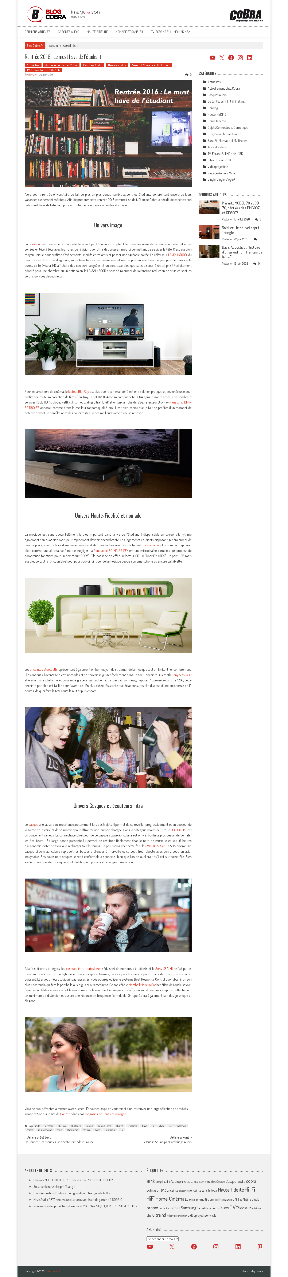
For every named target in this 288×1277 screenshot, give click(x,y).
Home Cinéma (217, 121)
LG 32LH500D (177, 254)
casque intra (104, 1125)
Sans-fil (202, 1208)
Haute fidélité (231, 1189)
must (59, 1129)
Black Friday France (252, 1271)
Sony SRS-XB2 (182, 675)
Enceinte (132, 1125)
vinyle (213, 1215)
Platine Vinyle (251, 1199)
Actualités (69, 46)
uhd (149, 1215)
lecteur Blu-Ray (79, 391)
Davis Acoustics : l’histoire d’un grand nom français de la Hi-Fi (242, 252)
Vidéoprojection (218, 167)
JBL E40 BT (179, 830)
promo (152, 1207)
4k (153, 1181)
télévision (36, 244)
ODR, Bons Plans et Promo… (225, 134)
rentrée (86, 1129)
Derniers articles (37, 32)
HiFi (151, 1198)
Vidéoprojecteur (198, 1215)
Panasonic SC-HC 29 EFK (111, 550)
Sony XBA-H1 (164, 968)
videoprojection (179, 1215)
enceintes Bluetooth (44, 669)
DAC (163, 1190)
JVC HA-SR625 (156, 846)
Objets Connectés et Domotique (228, 127)
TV (121, 1129)
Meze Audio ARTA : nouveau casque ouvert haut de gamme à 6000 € (78, 1199)
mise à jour (194, 1199)
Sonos (215, 1208)
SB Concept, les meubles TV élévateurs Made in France (59, 1142)
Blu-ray (62, 1125)
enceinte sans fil (200, 1190)
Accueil (53, 46)
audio (167, 1181)
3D (148, 1181)
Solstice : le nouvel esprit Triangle (54, 1186)
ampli (159, 1181)
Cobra (64, 1114)
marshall (181, 1125)
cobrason (153, 1190)
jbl (153, 1125)
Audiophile (178, 1181)
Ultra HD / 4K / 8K (219, 160)
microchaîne (151, 545)
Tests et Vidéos (217, 147)
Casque (89, 1125)
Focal (214, 1190)
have (144, 1125)
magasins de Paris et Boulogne (105, 1114)
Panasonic (72, 1129)
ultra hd (159, 1215)
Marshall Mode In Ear (142, 984)
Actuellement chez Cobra (61, 65)
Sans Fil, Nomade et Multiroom (151, 65)
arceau (49, 1125)
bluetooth (76, 1125)
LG (170, 1125)
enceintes (184, 1190)
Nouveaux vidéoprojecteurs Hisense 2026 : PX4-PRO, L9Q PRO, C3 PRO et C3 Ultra (85, 1206)
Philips (238, 1199)
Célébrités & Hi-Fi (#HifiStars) (226, 101)
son (209, 1208)
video (169, 1215)
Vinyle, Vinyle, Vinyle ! (221, 180)
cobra (251, 1181)
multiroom (207, 1199)
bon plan (210, 1182)
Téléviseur (110, 1129)
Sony (97, 1129)
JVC (161, 1125)
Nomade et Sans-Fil (130, 32)
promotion (164, 1208)
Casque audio (235, 1181)
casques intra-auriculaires (84, 968)
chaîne (119, 1125)
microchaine (45, 1129)
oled (217, 1199)
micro (30, 1129)
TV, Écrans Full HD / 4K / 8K (170, 32)
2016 (37, 1125)
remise (175, 1208)
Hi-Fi (250, 1189)
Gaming (213, 108)
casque (34, 824)
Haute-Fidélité (97, 32)
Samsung (188, 1207)
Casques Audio (68, 32)
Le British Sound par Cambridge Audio (167, 1142)
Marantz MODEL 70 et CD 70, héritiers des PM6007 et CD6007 (241, 208)
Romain (32, 74)
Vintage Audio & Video (222, 173)
